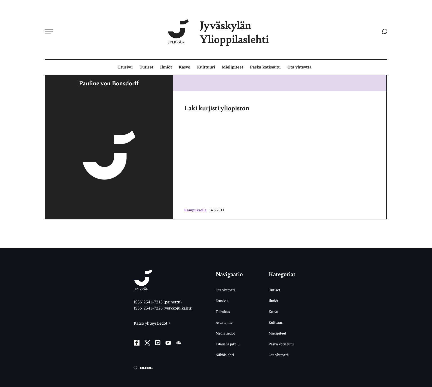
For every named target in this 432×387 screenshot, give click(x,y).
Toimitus (223, 311)
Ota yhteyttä (300, 67)
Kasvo (184, 67)
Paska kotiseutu (265, 67)
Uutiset (146, 67)
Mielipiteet (232, 67)
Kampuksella (195, 209)
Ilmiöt (166, 67)
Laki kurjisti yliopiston (216, 107)
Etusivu (125, 67)
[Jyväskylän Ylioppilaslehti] (143, 288)
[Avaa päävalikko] (49, 32)
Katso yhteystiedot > (152, 323)
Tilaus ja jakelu (228, 343)
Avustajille (224, 322)
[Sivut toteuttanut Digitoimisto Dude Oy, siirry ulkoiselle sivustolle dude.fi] (143, 368)
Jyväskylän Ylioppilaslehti (234, 32)
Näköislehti (225, 354)
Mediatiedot (225, 333)
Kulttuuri (206, 67)
